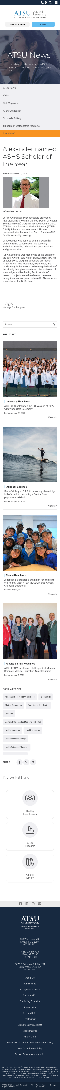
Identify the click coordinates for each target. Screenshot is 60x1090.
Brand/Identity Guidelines (30, 1025)
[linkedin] (27, 903)
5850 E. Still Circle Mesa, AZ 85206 (30, 953)
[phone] (41, 2)
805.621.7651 (30, 969)
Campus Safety (30, 1013)
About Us (30, 978)
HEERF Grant (30, 1036)
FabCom (41, 1087)
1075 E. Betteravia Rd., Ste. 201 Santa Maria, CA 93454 (30, 965)
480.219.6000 (30, 957)
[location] (45, 2)
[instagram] (33, 903)
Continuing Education (30, 1001)
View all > (52, 417)
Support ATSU (30, 995)
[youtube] (39, 903)
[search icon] (49, 2)
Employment (30, 1019)
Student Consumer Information (30, 1054)
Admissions (30, 983)
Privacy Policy (41, 1085)
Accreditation (30, 1007)
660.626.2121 (30, 944)
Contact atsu (17, 24)
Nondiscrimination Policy (30, 1048)
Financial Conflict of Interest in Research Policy (30, 1042)
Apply (43, 24)
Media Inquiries (30, 1031)
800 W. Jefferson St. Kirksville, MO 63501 (30, 940)
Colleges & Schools (30, 989)
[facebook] (20, 903)
